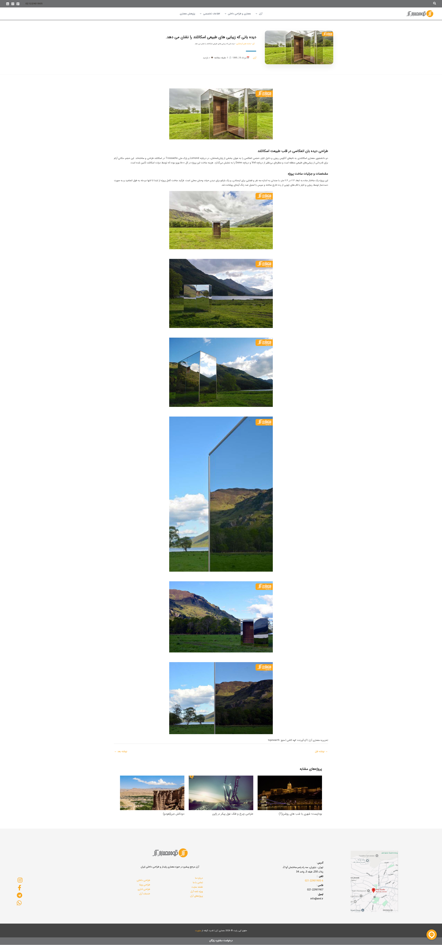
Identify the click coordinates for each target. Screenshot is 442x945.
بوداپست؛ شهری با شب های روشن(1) (300, 814)
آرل (253, 43)
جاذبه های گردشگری (243, 43)
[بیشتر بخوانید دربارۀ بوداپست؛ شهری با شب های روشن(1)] (290, 793)
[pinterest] (18, 3)
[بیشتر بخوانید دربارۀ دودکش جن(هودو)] (152, 793)
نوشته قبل (321, 751)
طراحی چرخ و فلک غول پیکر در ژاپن (232, 814)
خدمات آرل (144, 894)
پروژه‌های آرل (196, 896)
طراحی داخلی (143, 880)
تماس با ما (198, 882)
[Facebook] (19, 887)
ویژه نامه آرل (196, 891)
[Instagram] (12, 3)
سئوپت (198, 930)
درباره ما (199, 878)
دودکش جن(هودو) (173, 814)
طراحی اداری (144, 889)
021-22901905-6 (314, 881)
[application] (257, 14)
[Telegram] (19, 895)
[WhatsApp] (19, 903)
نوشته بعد (120, 751)
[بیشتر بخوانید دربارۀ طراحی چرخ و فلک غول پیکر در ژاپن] (221, 793)
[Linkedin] (7, 3)
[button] (434, 3)
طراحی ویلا (144, 885)
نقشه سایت (197, 887)
